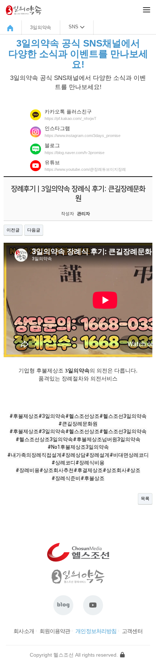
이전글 (13, 230)
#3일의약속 (51, 416)
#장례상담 (74, 455)
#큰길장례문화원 (78, 424)
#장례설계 (98, 455)
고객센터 (132, 631)
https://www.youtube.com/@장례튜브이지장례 (85, 169)
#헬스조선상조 (82, 416)
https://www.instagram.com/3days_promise (82, 135)
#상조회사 (115, 470)
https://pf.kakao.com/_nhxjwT (71, 118)
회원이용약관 (55, 631)
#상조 (133, 470)
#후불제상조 (23, 416)
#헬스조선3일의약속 (123, 416)
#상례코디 (63, 463)
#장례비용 (28, 470)
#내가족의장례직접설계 (34, 455)
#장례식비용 (89, 463)
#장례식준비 (66, 478)
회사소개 (23, 631)
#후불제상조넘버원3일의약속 (106, 439)
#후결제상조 (88, 470)
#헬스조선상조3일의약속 (44, 439)
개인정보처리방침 (95, 631)
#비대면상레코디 (129, 455)
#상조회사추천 (57, 470)
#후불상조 (92, 478)
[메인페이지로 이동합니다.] (11, 28)
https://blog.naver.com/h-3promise (74, 152)
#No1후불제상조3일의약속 (78, 447)
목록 (145, 498)
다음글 (33, 230)
